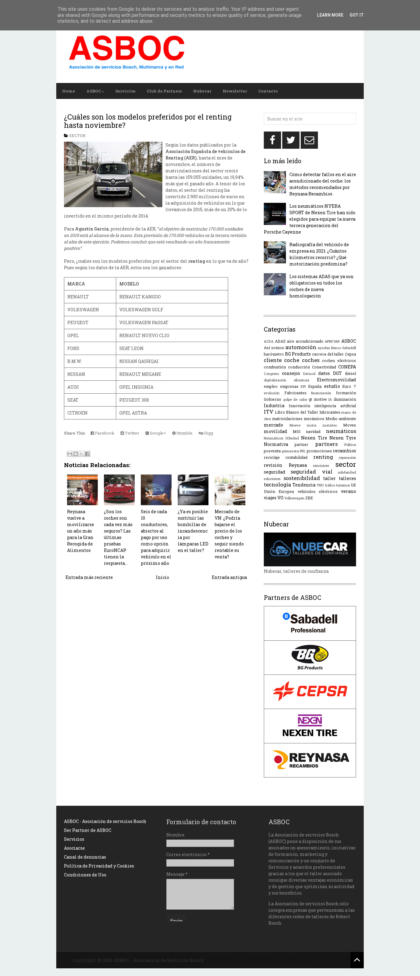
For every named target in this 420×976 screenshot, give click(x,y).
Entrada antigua (229, 577)
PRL (303, 451)
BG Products (298, 354)
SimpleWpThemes (226, 960)
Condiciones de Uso (85, 875)
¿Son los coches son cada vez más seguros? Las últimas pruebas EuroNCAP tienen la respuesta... (118, 537)
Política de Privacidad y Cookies (99, 866)
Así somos (274, 347)
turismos (343, 485)
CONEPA (347, 367)
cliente (273, 360)
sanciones (321, 465)
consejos (291, 373)
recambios (344, 451)
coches (310, 360)
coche (291, 360)
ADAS (280, 341)
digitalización (275, 380)
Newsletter (235, 91)
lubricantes (329, 412)
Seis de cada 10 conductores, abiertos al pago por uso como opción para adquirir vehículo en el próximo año (156, 537)
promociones (319, 450)
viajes (270, 498)
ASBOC (93, 91)
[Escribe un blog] (76, 454)
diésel (350, 373)
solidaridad (347, 472)
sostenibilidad (301, 478)
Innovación (299, 405)
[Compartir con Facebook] (87, 454)
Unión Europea (279, 491)
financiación (321, 393)
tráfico (330, 485)
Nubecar (202, 91)
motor (311, 425)
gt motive (318, 399)
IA (330, 399)
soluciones (272, 478)
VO (280, 498)
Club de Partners (164, 91)
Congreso (271, 373)
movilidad (275, 431)
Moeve (294, 425)
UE (353, 484)
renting (323, 456)
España (315, 386)
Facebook (104, 433)
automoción (300, 347)
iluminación (345, 399)
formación (346, 392)
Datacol (309, 373)
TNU (320, 485)
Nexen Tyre (342, 438)
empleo (271, 386)
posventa (272, 450)
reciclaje (272, 457)
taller (329, 478)
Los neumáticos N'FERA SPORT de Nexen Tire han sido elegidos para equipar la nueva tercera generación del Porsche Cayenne (309, 219)
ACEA (268, 341)
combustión (275, 366)
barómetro (274, 354)
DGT (337, 373)
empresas (289, 386)
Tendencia (303, 485)
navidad (313, 431)
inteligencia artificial (335, 405)
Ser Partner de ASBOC (87, 830)
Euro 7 (349, 386)
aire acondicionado (305, 341)
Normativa (276, 444)
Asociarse (74, 848)
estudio (332, 386)
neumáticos (341, 431)
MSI (297, 431)
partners (326, 443)
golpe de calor (295, 399)
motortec (330, 425)
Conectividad (324, 366)
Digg (208, 433)
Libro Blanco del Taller (296, 412)
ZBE (309, 497)
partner (301, 444)
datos (324, 373)
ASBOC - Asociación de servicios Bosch (105, 821)
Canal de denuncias (85, 857)
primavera (290, 451)
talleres (347, 478)
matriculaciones (287, 418)
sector (77, 135)
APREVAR (332, 341)
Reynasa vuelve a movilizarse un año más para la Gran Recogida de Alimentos (80, 531)
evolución (271, 393)
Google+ (157, 433)
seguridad (274, 472)
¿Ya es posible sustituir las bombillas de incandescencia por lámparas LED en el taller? (193, 531)
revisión (273, 465)
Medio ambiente (341, 418)
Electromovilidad (336, 380)
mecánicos (314, 418)
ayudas (324, 347)
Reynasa (298, 465)
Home (68, 91)
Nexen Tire (314, 438)
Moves (349, 425)
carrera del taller (328, 354)
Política (350, 444)
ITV (268, 411)
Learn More (330, 15)
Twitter (131, 433)
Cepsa (350, 354)
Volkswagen (294, 498)
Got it (357, 15)
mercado (273, 425)
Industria (274, 405)
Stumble (184, 433)
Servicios (125, 91)
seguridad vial (311, 471)
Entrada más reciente (89, 577)
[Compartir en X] (81, 454)
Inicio (162, 577)
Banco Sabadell (343, 347)
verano (348, 491)
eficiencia (301, 380)
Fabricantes (295, 392)
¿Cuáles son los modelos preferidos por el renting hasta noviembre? (148, 121)
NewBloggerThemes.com (277, 960)
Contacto (268, 91)
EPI (303, 386)
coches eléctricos (339, 360)
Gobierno (272, 399)
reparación (347, 457)
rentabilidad (296, 457)
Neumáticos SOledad (281, 438)
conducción (299, 366)
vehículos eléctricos (318, 491)
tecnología (277, 484)
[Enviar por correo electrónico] (70, 454)
